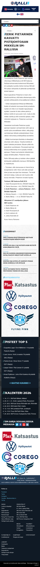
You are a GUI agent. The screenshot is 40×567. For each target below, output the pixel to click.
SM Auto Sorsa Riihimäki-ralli (24, 510)
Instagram (4, 496)
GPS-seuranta (5, 512)
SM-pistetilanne (30, 526)
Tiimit (2, 508)
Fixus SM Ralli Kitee (22, 517)
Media (18, 524)
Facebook (4, 492)
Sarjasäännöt (4, 510)
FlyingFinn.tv (5, 535)
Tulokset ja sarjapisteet (7, 548)
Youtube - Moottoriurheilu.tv (8, 498)
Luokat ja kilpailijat (6, 506)
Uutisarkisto (12, 278)
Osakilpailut (21, 504)
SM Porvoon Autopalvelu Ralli (25, 519)
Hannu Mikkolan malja (7, 519)
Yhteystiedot (30, 535)
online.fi (37, 565)
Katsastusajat (5, 515)
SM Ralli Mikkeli (21, 506)
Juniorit (4, 542)
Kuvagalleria (20, 530)
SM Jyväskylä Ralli (22, 515)
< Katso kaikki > (20, 383)
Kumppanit (16, 535)
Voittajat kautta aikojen (7, 521)
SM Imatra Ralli (21, 512)
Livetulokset (29, 528)
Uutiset (18, 528)
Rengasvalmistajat (18, 537)
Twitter (3, 494)
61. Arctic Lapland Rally (23, 508)
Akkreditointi (20, 526)
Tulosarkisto (29, 530)
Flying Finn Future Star (7, 517)
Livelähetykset (5, 537)
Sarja (3, 504)
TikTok (3, 500)
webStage (23, 563)
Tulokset (29, 524)
